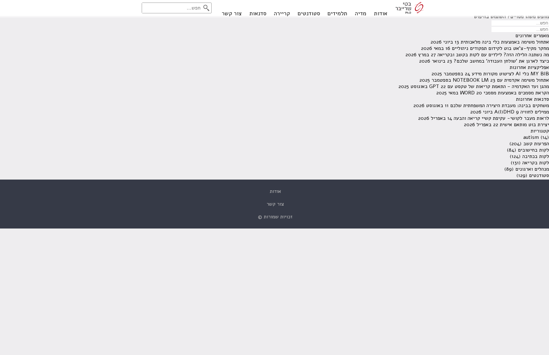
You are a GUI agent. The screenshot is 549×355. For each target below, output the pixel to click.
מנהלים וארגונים (532, 169)
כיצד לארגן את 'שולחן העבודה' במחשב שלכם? (501, 61)
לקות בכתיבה (535, 156)
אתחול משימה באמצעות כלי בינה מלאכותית (505, 41)
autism (531, 137)
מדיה (360, 13)
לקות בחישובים (533, 150)
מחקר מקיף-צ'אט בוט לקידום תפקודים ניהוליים (500, 48)
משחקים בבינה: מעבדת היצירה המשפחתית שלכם (499, 105)
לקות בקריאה (535, 162)
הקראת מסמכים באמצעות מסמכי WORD (504, 92)
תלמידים (337, 13)
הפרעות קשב (536, 143)
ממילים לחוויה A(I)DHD (521, 111)
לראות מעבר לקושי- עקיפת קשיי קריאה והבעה (501, 118)
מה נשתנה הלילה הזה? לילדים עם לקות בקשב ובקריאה (493, 54)
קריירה (282, 13)
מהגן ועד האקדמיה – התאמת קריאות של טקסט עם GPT (489, 86)
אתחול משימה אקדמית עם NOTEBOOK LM (501, 80)
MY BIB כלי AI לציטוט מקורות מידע (510, 73)
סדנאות (257, 13)
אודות (380, 13)
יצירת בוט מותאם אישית (524, 124)
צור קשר (232, 13)
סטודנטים (309, 13)
